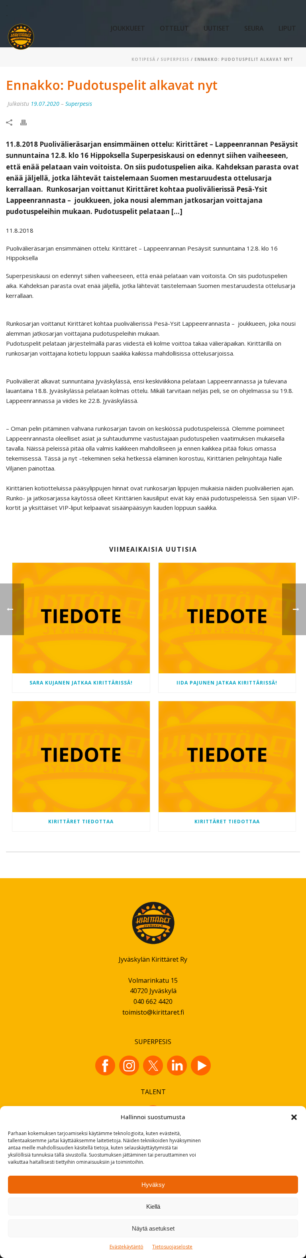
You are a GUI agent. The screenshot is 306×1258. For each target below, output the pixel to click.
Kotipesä (143, 59)
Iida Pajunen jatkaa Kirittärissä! (227, 682)
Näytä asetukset (153, 1228)
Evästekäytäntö (126, 1246)
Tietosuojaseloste (172, 1246)
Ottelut (174, 28)
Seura (254, 28)
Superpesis (175, 59)
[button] (294, 1117)
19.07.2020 (45, 103)
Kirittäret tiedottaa (81, 821)
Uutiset (217, 28)
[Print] (27, 122)
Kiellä (153, 1206)
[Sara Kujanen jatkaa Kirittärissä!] (81, 618)
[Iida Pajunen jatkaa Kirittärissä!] (227, 618)
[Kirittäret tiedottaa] (81, 756)
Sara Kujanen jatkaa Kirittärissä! (81, 682)
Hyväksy (153, 1184)
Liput (287, 28)
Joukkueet (128, 28)
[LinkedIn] (177, 1065)
